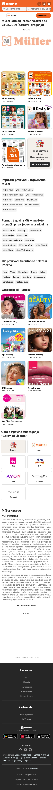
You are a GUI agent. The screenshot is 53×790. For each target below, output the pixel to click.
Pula (29, 240)
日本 (18, 757)
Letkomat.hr (33, 768)
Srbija (4, 760)
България (38, 755)
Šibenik (41, 245)
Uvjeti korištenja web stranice (27, 779)
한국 (23, 757)
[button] (44, 4)
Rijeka (35, 230)
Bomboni (27, 277)
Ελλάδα (6, 757)
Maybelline (23, 272)
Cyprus (46, 755)
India (13, 757)
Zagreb (9, 230)
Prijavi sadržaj (26, 687)
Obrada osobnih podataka (26, 784)
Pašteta (6, 277)
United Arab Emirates (23, 755)
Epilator (42, 272)
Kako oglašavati (26, 714)
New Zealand (31, 757)
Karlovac (9, 245)
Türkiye (20, 760)
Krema (33, 272)
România (42, 757)
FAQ (26, 677)
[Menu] (49, 4)
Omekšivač (8, 282)
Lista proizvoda (26, 696)
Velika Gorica (24, 250)
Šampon (16, 277)
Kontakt (26, 682)
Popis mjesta (26, 691)
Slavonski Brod (12, 240)
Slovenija (12, 760)
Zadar (22, 235)
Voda (12, 272)
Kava (5, 272)
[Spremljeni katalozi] (39, 4)
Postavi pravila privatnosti (26, 774)
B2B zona (26, 719)
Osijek (8, 235)
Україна (27, 760)
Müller (8, 190)
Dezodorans (39, 277)
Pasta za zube (22, 282)
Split (22, 230)
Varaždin (25, 245)
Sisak (8, 250)
